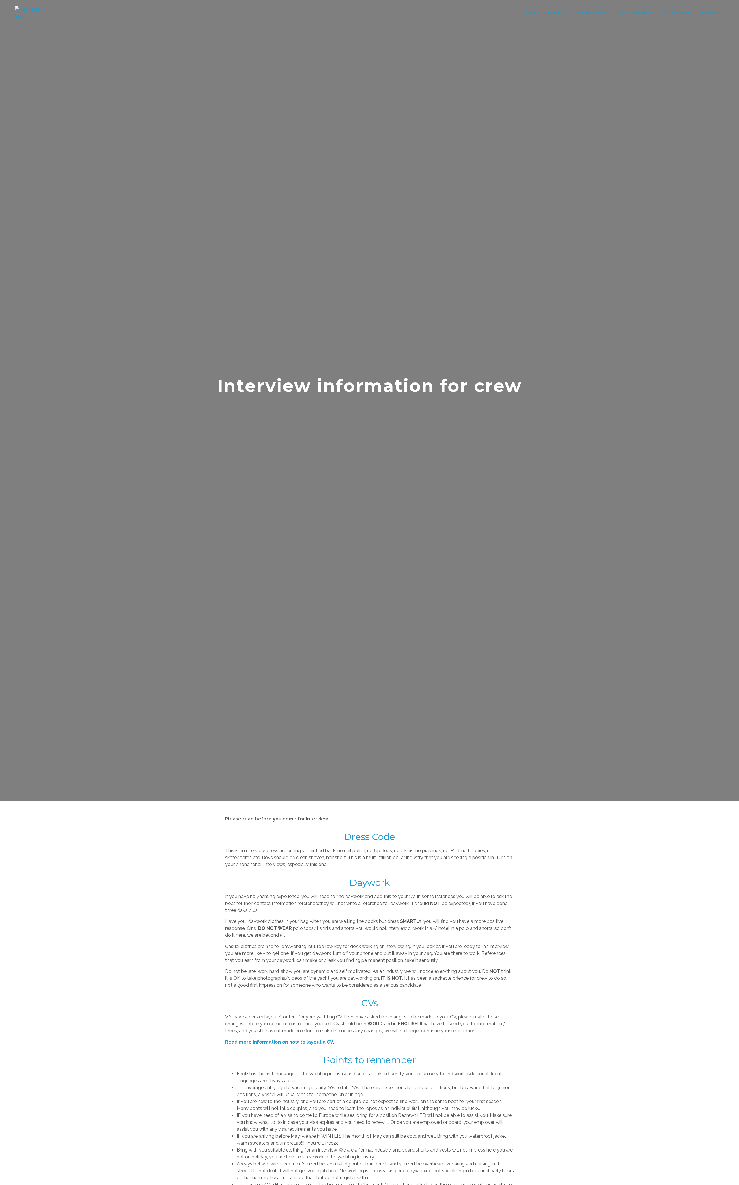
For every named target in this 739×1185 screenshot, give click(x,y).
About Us (556, 13)
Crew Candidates (634, 13)
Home (528, 13)
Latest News (677, 13)
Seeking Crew (592, 13)
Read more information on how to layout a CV (279, 1042)
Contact (710, 13)
